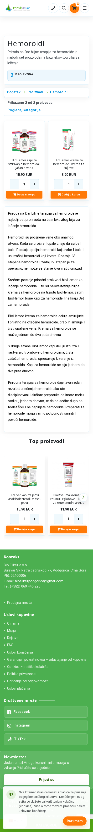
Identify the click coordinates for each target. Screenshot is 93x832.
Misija (11, 631)
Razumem (75, 821)
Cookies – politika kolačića (27, 667)
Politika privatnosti (21, 674)
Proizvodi (35, 92)
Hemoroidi (58, 92)
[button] (83, 497)
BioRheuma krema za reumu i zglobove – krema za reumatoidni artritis (68, 499)
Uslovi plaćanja (18, 689)
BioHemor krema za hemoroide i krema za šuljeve (68, 164)
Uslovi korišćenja (20, 652)
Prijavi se (46, 779)
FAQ (10, 645)
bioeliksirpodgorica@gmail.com (39, 581)
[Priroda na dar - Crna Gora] (18, 8)
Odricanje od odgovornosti (27, 681)
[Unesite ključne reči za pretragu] (64, 8)
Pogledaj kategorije (24, 110)
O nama (13, 623)
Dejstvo (13, 638)
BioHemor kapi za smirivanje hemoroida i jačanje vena (24, 164)
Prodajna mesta (19, 603)
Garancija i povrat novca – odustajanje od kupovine (47, 660)
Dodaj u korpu (25, 194)
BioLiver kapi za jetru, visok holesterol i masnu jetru (24, 499)
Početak (14, 92)
